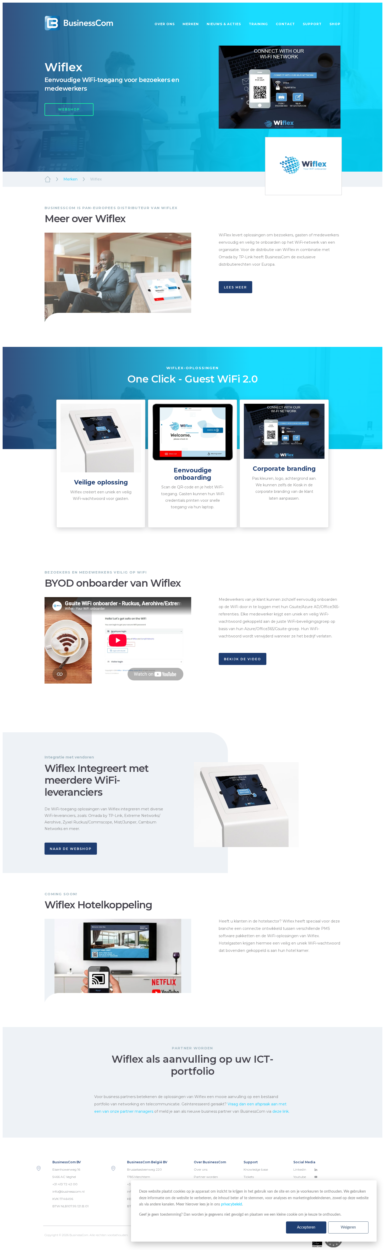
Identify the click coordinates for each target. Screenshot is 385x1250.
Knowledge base (256, 1169)
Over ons (165, 24)
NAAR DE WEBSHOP (71, 849)
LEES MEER (235, 287)
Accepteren (306, 1227)
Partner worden (206, 1177)
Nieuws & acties (224, 24)
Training (258, 24)
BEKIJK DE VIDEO (242, 659)
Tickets (249, 1177)
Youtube (299, 1177)
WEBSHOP (69, 109)
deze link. (280, 1111)
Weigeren (348, 1227)
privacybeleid (231, 1204)
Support (312, 24)
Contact (285, 24)
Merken (191, 24)
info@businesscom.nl (68, 1191)
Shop (334, 24)
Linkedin (299, 1169)
